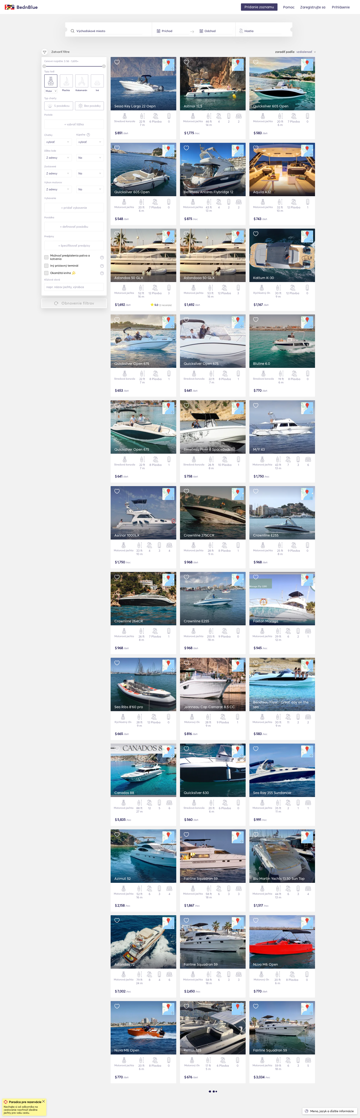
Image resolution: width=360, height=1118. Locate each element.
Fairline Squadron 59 (201, 878)
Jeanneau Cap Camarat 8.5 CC (209, 707)
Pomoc (289, 7)
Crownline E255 (265, 535)
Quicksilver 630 (196, 792)
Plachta (66, 90)
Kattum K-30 (263, 277)
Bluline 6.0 (261, 363)
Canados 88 (124, 792)
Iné (97, 90)
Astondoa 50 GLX (128, 277)
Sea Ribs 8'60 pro (128, 707)
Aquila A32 (262, 192)
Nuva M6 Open (265, 964)
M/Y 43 (259, 449)
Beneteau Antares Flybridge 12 (208, 192)
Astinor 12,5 (193, 106)
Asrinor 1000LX (127, 535)
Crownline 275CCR (199, 535)
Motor (49, 91)
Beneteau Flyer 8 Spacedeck (207, 449)
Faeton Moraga (265, 621)
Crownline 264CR (128, 621)
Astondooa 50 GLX (199, 277)
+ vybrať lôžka (74, 124)
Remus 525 (192, 1050)
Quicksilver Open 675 (131, 363)
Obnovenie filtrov (78, 303)
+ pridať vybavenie (74, 208)
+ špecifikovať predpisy (74, 245)
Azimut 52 (122, 878)
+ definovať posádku (74, 226)
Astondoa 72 (124, 964)
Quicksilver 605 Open (270, 106)
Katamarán (81, 90)
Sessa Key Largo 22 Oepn (135, 106)
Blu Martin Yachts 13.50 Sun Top (279, 878)
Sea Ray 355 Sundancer (272, 792)
